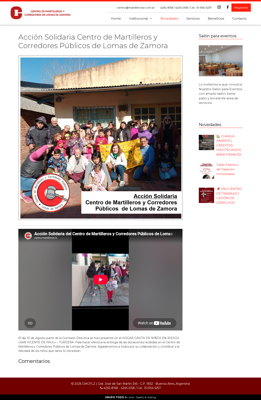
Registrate (241, 7)
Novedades (169, 18)
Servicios (193, 18)
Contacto (239, 18)
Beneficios (216, 18)
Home (116, 18)
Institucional (138, 18)
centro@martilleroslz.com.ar (136, 7)
